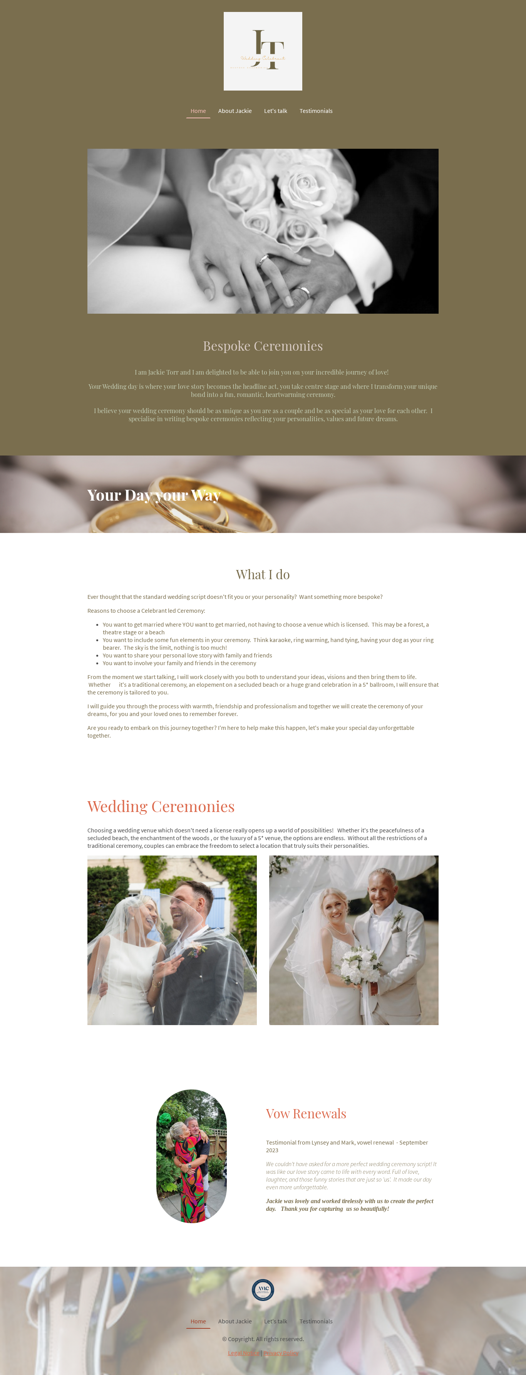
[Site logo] (263, 51)
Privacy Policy (280, 1353)
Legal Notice (244, 1353)
